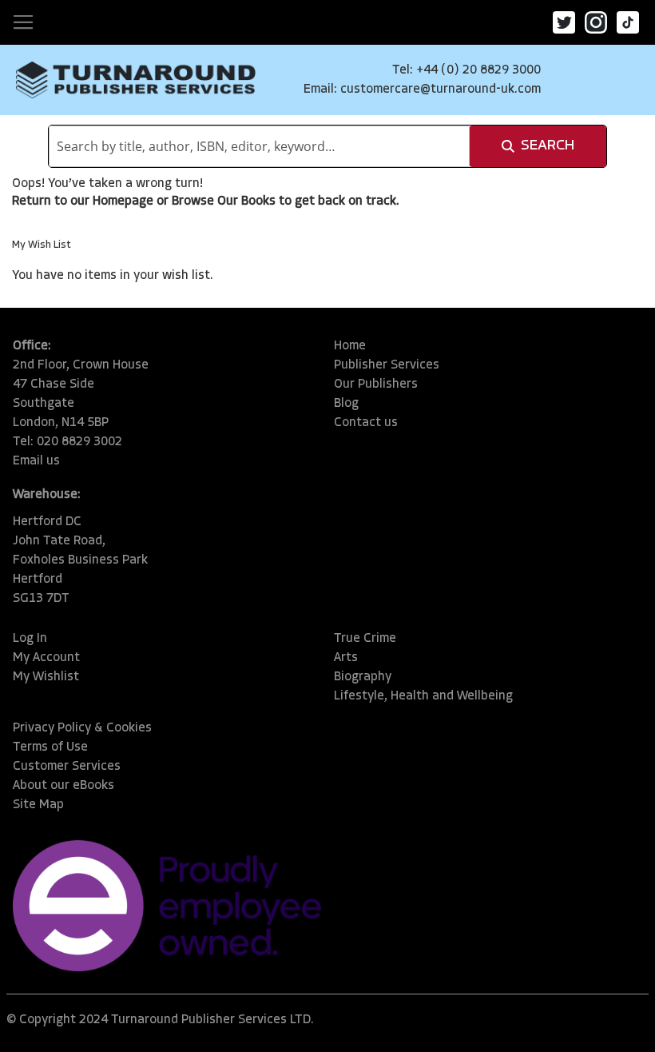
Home (350, 346)
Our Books (246, 201)
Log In (30, 638)
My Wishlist (46, 677)
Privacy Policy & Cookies (82, 728)
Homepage (123, 201)
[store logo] (136, 80)
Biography (362, 677)
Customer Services (67, 766)
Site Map (38, 805)
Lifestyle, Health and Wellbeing (423, 696)
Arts (346, 658)
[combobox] (259, 146)
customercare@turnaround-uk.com (440, 89)
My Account (46, 658)
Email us (36, 461)
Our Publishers (376, 384)
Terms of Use (50, 747)
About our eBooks (63, 785)
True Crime (365, 638)
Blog (346, 403)
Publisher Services (386, 365)
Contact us (366, 422)
